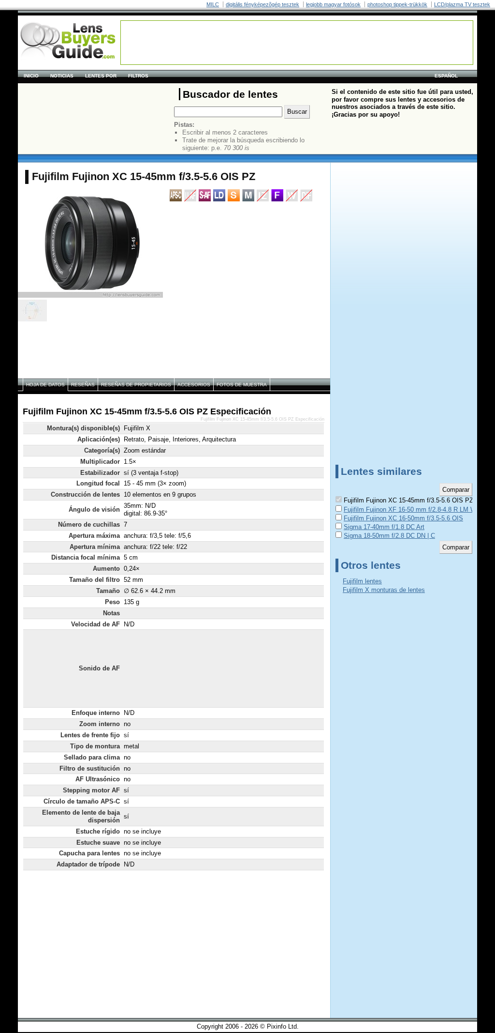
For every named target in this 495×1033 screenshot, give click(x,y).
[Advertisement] (297, 42)
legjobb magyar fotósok (333, 4)
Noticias (61, 75)
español (446, 75)
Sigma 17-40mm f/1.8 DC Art (384, 527)
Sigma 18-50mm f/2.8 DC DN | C (389, 535)
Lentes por (100, 75)
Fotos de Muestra (242, 384)
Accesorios (193, 384)
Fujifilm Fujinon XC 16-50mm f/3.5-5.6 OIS (403, 518)
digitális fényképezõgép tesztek (262, 4)
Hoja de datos (45, 384)
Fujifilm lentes (362, 581)
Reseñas (83, 384)
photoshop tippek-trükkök (397, 4)
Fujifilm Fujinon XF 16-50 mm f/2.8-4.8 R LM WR (412, 509)
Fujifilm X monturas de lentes (384, 589)
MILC (212, 4)
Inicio (31, 75)
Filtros (138, 75)
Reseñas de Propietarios (136, 384)
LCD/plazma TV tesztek (462, 4)
